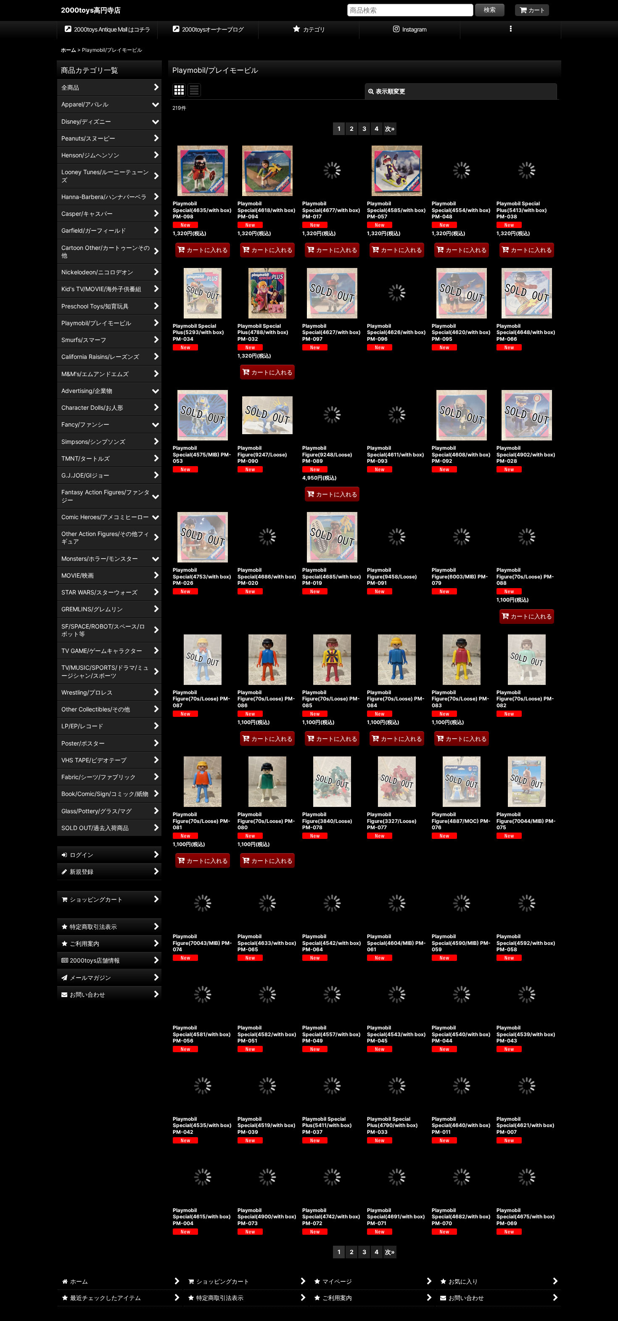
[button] (510, 30)
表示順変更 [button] (390, 91)
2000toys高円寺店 (91, 10)
